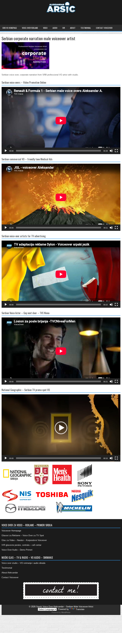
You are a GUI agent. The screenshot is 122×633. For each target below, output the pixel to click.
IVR (63, 27)
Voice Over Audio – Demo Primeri (17, 550)
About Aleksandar (10, 572)
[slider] (58, 458)
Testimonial (86, 27)
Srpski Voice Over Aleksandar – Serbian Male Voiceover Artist (64, 606)
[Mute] (111, 150)
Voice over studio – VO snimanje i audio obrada (23, 563)
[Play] (5, 150)
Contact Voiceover (104, 27)
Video (45, 27)
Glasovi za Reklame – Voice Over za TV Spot (23, 535)
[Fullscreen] (116, 150)
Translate (80, 609)
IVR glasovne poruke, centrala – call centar (21, 545)
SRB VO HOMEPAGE (9, 27)
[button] (61, 427)
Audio (55, 27)
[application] (61, 120)
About (72, 27)
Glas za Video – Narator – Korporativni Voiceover (24, 540)
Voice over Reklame (30, 27)
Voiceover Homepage (11, 530)
